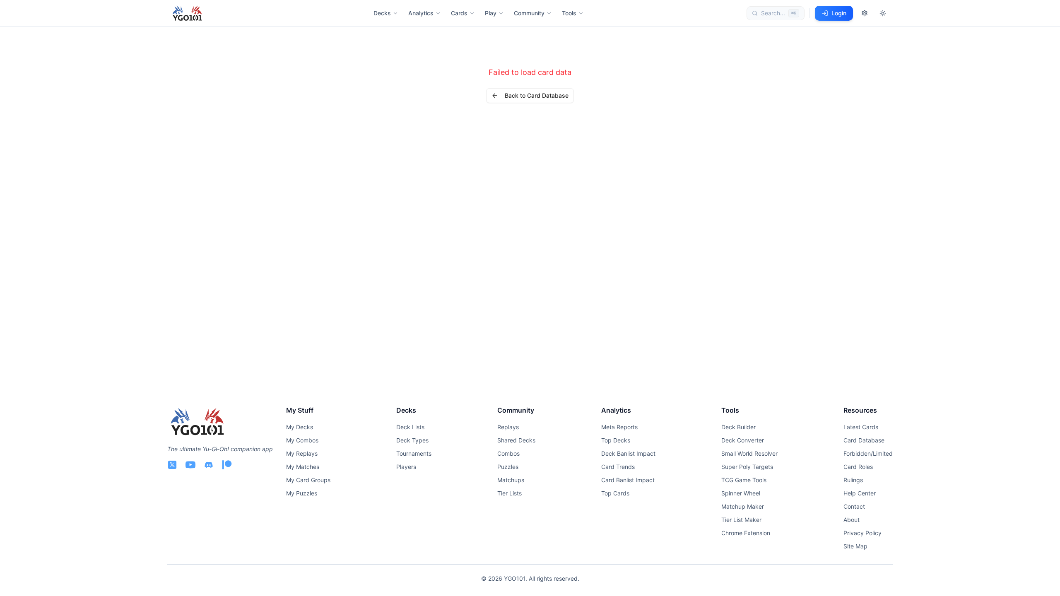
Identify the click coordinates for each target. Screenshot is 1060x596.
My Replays (302, 453)
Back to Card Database (537, 95)
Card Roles (858, 466)
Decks (382, 13)
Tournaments (413, 453)
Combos (508, 453)
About (851, 519)
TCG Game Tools (743, 479)
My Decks (299, 426)
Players (406, 466)
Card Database (863, 440)
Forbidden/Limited (868, 453)
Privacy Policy (862, 532)
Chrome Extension (745, 532)
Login (838, 13)
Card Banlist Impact (628, 479)
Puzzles (507, 466)
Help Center (859, 493)
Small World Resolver (749, 453)
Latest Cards (860, 426)
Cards (459, 13)
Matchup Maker (742, 506)
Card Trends (618, 466)
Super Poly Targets (747, 466)
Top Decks (615, 440)
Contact (854, 506)
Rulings (853, 479)
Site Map (855, 546)
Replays (508, 426)
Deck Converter (742, 440)
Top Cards (615, 493)
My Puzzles (301, 493)
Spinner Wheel (740, 493)
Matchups (510, 479)
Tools (569, 13)
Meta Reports (619, 426)
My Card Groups (308, 479)
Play (490, 13)
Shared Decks (516, 440)
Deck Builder (738, 426)
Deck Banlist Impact (628, 453)
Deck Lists (410, 426)
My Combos (302, 440)
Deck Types (412, 440)
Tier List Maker (741, 519)
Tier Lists (509, 493)
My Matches (302, 466)
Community (529, 13)
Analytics (421, 13)
